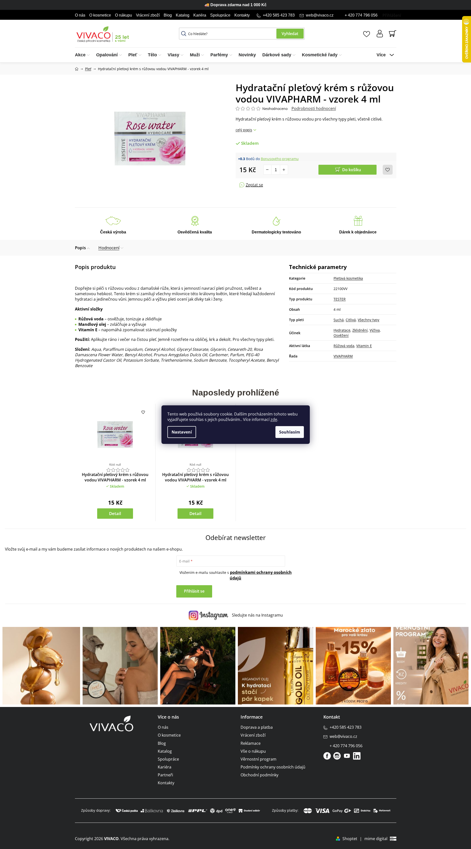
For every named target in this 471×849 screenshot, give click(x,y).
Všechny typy (368, 319)
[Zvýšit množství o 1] (284, 169)
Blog (168, 15)
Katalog (182, 15)
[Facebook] (327, 756)
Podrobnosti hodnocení (314, 108)
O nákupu (123, 15)
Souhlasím (289, 432)
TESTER (340, 299)
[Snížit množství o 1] (267, 169)
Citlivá (351, 319)
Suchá (339, 319)
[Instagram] (337, 756)
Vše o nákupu (253, 751)
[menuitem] (84, 55)
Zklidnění (360, 330)
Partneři (165, 775)
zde (273, 419)
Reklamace (251, 743)
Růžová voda (344, 345)
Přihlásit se (194, 591)
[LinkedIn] (356, 756)
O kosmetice (100, 15)
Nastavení (182, 432)
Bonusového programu (280, 158)
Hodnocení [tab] (108, 247)
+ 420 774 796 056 (361, 15)
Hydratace (342, 330)
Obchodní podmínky (259, 775)
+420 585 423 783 (279, 15)
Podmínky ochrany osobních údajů (273, 767)
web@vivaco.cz (320, 15)
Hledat (290, 34)
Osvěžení (341, 335)
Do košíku (351, 169)
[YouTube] (347, 756)
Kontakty (242, 15)
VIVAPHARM (343, 356)
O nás (80, 15)
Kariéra (199, 15)
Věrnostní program (258, 759)
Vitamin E (364, 345)
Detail (115, 513)
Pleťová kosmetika (348, 278)
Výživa (375, 330)
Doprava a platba (257, 727)
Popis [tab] (80, 247)
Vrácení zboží (148, 15)
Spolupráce (220, 15)
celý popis (244, 129)
